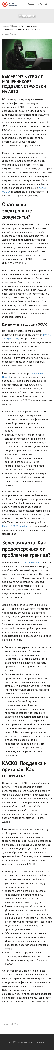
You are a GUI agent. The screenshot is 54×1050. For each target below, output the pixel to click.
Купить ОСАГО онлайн (14, 526)
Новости (15, 26)
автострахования (30, 562)
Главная (5, 26)
